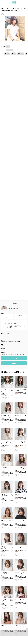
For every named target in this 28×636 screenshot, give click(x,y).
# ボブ (8, 46)
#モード (13, 53)
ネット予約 (14, 359)
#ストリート (20, 53)
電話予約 (14, 364)
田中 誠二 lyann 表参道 (13, 309)
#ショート (7, 53)
